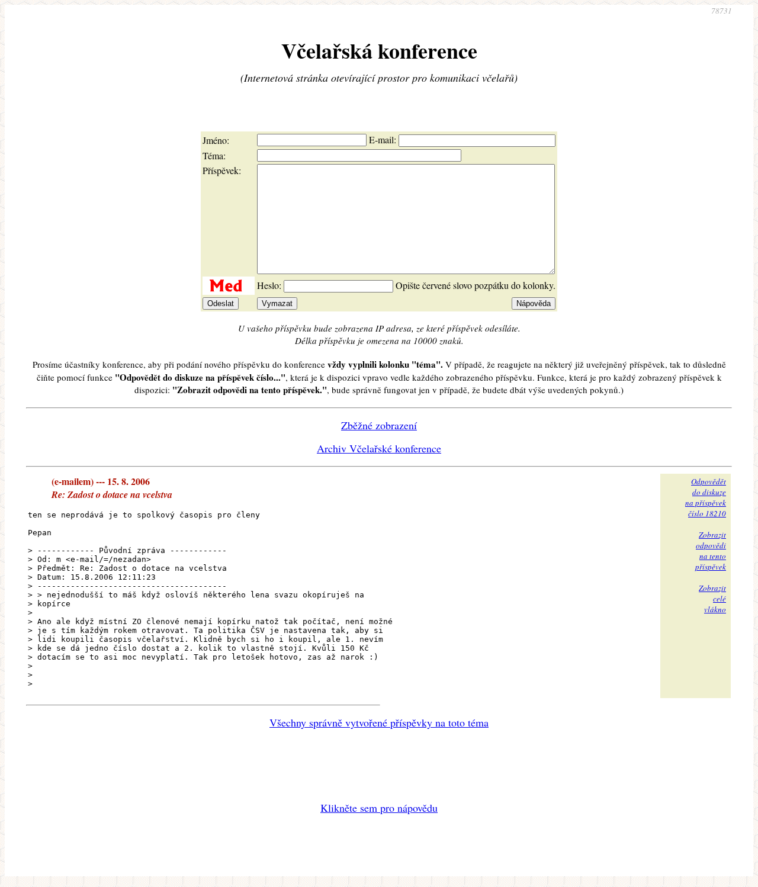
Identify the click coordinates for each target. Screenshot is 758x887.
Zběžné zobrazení (379, 425)
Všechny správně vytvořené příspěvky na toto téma (379, 722)
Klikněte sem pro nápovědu (379, 808)
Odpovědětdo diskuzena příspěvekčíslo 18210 (705, 497)
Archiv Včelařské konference (379, 448)
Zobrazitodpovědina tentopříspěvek (710, 550)
